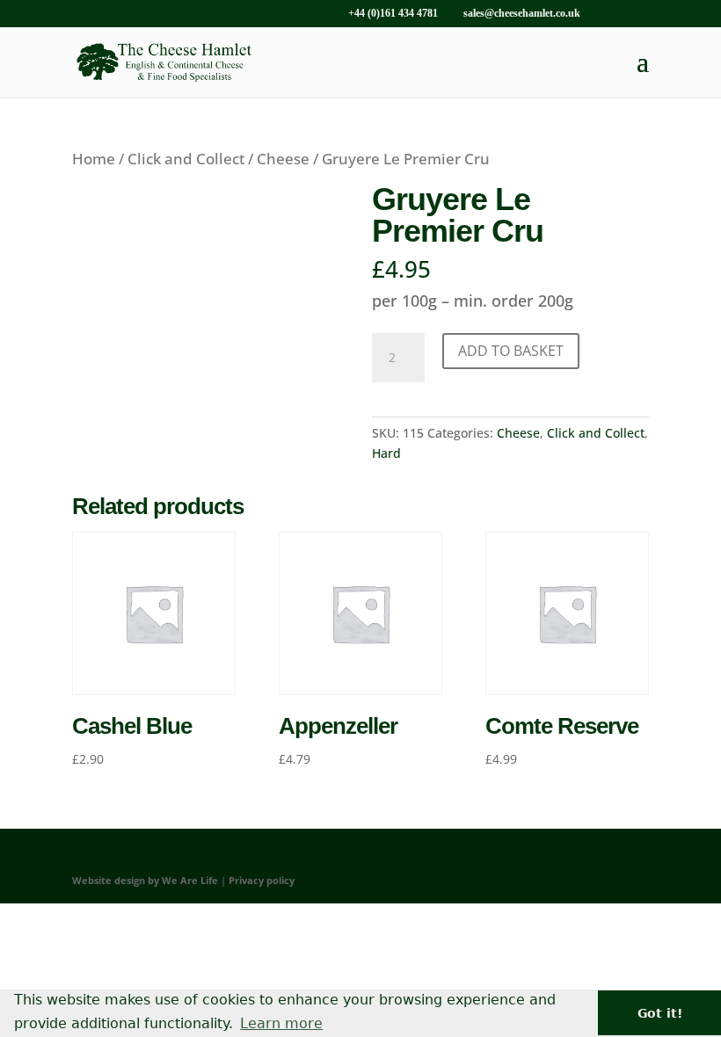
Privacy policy (262, 880)
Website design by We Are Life (145, 880)
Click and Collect (185, 159)
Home (93, 159)
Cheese (283, 159)
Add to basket (511, 350)
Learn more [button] (281, 1023)
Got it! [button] (659, 1013)
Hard (386, 453)
